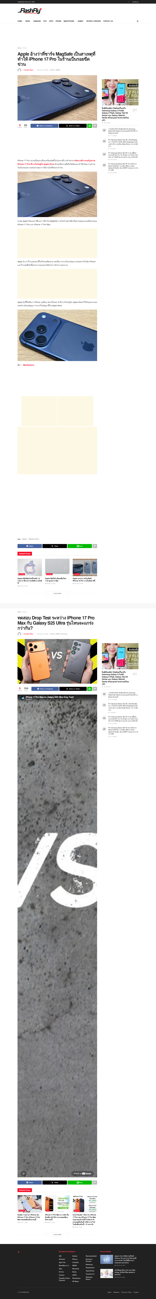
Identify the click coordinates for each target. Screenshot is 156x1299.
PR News (75, 1281)
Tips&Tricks (90, 1271)
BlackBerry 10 (64, 1265)
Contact (136, 1292)
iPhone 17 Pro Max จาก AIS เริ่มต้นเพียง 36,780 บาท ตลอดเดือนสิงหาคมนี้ (57, 1217)
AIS (48, 1210)
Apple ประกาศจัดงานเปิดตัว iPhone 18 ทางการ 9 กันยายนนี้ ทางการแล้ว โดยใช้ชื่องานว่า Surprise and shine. (125, 1259)
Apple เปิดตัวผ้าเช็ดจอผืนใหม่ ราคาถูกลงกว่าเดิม (55, 579)
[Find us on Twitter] (131, 2)
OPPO (51, 21)
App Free (62, 1262)
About (109, 1292)
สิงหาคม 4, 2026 (50, 1222)
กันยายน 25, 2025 (42, 70)
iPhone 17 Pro (34, 539)
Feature (61, 1275)
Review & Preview (93, 21)
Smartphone (69, 21)
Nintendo (75, 1269)
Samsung (37, 21)
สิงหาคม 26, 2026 (23, 586)
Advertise (116, 1292)
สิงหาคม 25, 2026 (78, 583)
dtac (60, 1269)
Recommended (91, 1256)
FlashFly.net (25, 1292)
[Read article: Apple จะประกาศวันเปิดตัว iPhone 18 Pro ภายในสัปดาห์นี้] (85, 567)
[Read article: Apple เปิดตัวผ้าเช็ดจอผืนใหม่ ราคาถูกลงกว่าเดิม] (57, 567)
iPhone (58, 21)
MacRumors (28, 365)
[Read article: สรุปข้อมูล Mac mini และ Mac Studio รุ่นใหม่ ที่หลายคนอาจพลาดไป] (106, 1273)
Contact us (135, 2)
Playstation (76, 1278)
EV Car (61, 1272)
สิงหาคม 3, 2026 (78, 1227)
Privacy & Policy (126, 1292)
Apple (24, 539)
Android (62, 1259)
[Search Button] (137, 21)
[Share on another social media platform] (94, 126)
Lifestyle (75, 1262)
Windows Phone (89, 1278)
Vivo (45, 21)
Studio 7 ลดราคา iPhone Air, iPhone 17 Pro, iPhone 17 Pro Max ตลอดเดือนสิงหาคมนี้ (29, 1217)
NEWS (27, 21)
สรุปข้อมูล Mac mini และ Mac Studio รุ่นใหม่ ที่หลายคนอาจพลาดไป (125, 1272)
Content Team (28, 70)
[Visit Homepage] (30, 11)
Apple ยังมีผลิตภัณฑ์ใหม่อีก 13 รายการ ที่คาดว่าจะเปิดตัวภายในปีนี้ (30, 580)
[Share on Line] (89, 126)
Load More (57, 593)
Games (80, 21)
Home (20, 21)
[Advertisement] (99, 10)
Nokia (74, 1272)
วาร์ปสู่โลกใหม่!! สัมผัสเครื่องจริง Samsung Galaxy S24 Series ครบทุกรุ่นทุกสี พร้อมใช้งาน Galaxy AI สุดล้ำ (123, 131)
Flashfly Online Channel (64, 1279)
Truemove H (90, 1274)
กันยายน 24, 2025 (42, 634)
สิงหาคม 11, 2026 (23, 1222)
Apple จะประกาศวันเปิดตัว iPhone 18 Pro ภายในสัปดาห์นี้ (84, 579)
